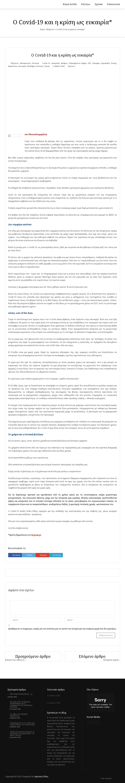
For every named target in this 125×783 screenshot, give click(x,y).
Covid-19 (46, 63)
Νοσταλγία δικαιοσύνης (19, 694)
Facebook (16, 555)
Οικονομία (22, 66)
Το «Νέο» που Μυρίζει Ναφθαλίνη (19, 715)
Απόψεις (64, 63)
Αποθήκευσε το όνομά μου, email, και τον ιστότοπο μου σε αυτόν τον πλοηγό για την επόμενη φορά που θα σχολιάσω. (62, 628)
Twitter (29, 555)
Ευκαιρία (96, 63)
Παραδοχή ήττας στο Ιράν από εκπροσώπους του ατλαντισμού (22, 723)
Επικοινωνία (113, 4)
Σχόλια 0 (71, 66)
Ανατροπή (55, 63)
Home (42, 29)
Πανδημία (31, 66)
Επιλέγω (85, 4)
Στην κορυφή (106, 778)
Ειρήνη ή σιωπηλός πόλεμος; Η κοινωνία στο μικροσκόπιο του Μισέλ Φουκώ (22, 733)
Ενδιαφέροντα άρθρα (78, 63)
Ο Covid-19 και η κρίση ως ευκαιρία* (62, 55)
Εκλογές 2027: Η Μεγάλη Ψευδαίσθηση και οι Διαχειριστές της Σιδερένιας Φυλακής (21, 704)
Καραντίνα (12, 66)
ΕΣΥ (89, 63)
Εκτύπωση (57, 555)
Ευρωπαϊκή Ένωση (108, 63)
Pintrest (43, 555)
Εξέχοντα (50, 29)
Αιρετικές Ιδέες (41, 776)
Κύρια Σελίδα (70, 4)
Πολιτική (35, 63)
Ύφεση (47, 66)
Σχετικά (99, 4)
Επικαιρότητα (25, 63)
